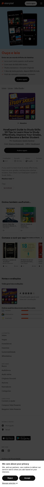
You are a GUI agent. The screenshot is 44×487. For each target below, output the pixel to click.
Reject (10, 478)
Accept (27, 478)
